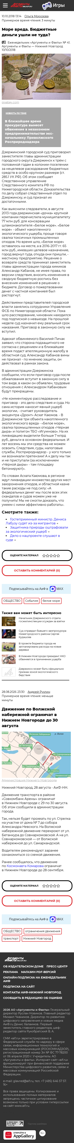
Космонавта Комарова (25, 866)
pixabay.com (10, 102)
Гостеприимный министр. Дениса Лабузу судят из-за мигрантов (36, 521)
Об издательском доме (23, 966)
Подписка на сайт (19, 986)
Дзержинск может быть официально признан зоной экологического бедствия (41, 672)
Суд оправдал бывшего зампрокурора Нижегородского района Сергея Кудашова (42, 634)
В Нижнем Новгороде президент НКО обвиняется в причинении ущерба (42, 658)
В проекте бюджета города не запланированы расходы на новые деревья (40, 646)
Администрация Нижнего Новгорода (29, 780)
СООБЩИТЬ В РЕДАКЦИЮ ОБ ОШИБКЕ (32, 998)
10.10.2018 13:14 (11, 16)
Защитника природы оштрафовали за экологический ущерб (37, 529)
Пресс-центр (57, 966)
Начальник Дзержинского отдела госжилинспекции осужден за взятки (42, 620)
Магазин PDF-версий (38, 972)
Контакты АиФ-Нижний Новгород (32, 992)
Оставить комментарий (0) (37, 570)
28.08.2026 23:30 (13, 692)
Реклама (10, 972)
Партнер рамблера (37, 1124)
